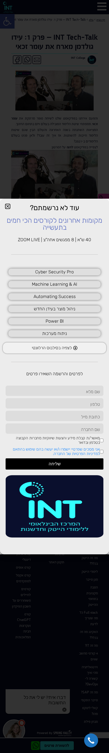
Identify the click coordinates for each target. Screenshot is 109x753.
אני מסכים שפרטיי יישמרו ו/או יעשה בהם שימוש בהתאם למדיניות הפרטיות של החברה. (56, 451)
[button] (91, 740)
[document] (54, 376)
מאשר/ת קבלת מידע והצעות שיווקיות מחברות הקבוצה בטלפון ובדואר (58, 440)
